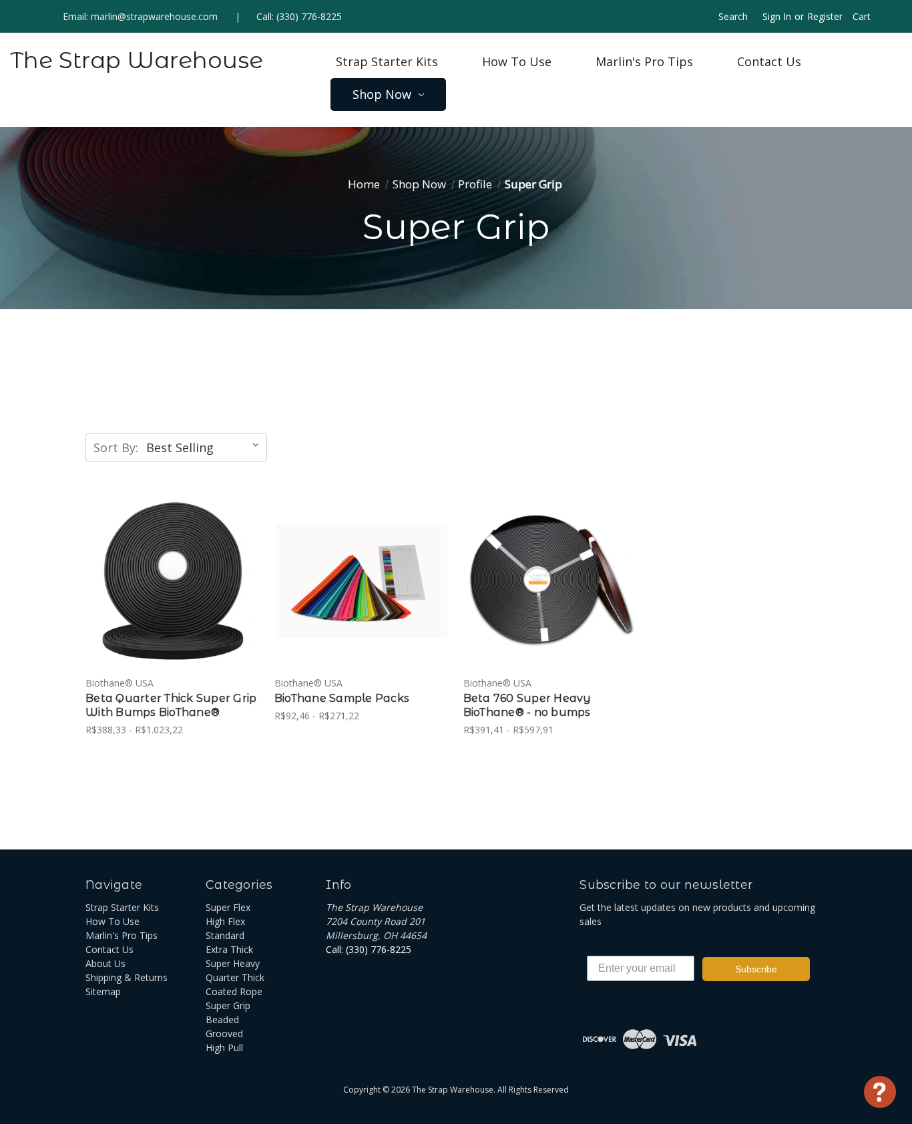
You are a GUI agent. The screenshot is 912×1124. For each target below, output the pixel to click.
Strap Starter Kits (387, 61)
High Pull (224, 1047)
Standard (225, 935)
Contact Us (769, 61)
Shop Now (382, 94)
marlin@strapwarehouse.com (154, 16)
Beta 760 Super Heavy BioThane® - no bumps (527, 705)
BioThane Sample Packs (341, 698)
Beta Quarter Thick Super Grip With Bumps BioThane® (170, 705)
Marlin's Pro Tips (644, 61)
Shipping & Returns (126, 977)
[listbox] (205, 447)
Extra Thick (229, 949)
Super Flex (228, 907)
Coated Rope (234, 991)
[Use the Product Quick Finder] (880, 1092)
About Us (105, 963)
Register (825, 16)
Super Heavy (233, 963)
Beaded (222, 1019)
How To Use (516, 61)
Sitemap (103, 991)
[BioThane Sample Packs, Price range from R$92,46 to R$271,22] (361, 581)
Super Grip (228, 1005)
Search (733, 16)
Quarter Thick (235, 977)
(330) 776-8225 (309, 16)
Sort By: (115, 447)
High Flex (225, 921)
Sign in (776, 16)
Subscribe (756, 969)
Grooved (224, 1033)
